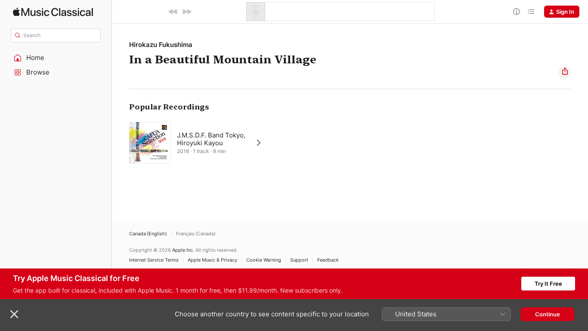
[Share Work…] (565, 72)
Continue (547, 314)
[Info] (516, 12)
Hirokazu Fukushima (160, 45)
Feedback (328, 260)
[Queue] (531, 12)
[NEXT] (187, 12)
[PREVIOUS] (173, 12)
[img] (53, 12)
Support (299, 260)
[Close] (14, 314)
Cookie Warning (263, 260)
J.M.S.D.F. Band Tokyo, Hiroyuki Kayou (211, 139)
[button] (56, 57)
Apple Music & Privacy (212, 260)
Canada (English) (148, 233)
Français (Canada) (196, 233)
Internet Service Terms (154, 260)
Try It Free (548, 283)
